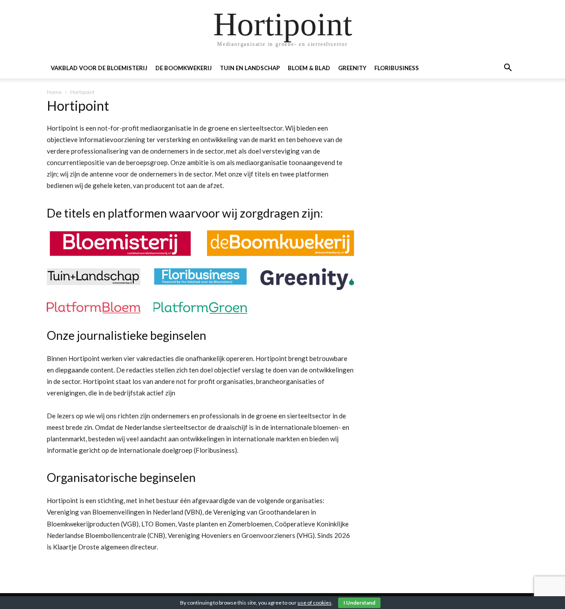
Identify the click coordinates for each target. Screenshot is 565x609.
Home (54, 92)
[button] (507, 68)
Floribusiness (396, 67)
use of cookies (314, 602)
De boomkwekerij (183, 67)
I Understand (359, 602)
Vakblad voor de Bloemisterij (99, 67)
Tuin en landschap (250, 67)
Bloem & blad (309, 67)
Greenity (352, 67)
